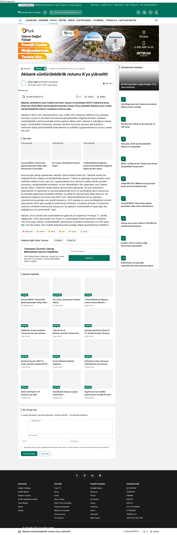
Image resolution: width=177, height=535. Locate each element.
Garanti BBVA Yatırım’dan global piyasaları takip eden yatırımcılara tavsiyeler (137, 206)
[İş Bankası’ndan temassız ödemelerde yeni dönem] (99, 353)
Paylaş (156, 531)
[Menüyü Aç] (45, 12)
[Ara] (138, 12)
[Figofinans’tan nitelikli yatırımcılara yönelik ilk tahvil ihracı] (99, 384)
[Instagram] (85, 475)
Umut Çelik (33, 82)
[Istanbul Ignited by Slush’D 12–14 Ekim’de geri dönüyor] (99, 322)
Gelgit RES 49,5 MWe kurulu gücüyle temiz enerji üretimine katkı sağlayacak (138, 186)
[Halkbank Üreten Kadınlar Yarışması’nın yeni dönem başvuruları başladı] (35, 322)
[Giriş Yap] (150, 12)
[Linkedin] (92, 475)
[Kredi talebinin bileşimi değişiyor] (67, 353)
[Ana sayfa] (20, 20)
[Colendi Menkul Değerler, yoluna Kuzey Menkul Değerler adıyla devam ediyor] (98, 156)
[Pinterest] (100, 475)
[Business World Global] (29, 12)
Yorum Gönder (29, 454)
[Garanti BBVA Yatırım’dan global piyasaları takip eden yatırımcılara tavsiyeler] (35, 156)
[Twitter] (77, 475)
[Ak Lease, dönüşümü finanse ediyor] (67, 156)
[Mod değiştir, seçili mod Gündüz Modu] (156, 20)
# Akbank (58, 240)
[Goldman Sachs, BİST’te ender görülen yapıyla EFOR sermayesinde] (35, 353)
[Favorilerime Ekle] (111, 97)
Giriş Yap (45, 454)
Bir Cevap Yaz (30, 410)
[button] (144, 12)
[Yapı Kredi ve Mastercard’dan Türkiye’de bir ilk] (67, 322)
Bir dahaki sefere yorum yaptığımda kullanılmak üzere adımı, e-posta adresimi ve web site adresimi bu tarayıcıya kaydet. (66, 447)
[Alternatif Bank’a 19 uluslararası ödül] (35, 384)
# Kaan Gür (71, 240)
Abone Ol (89, 258)
